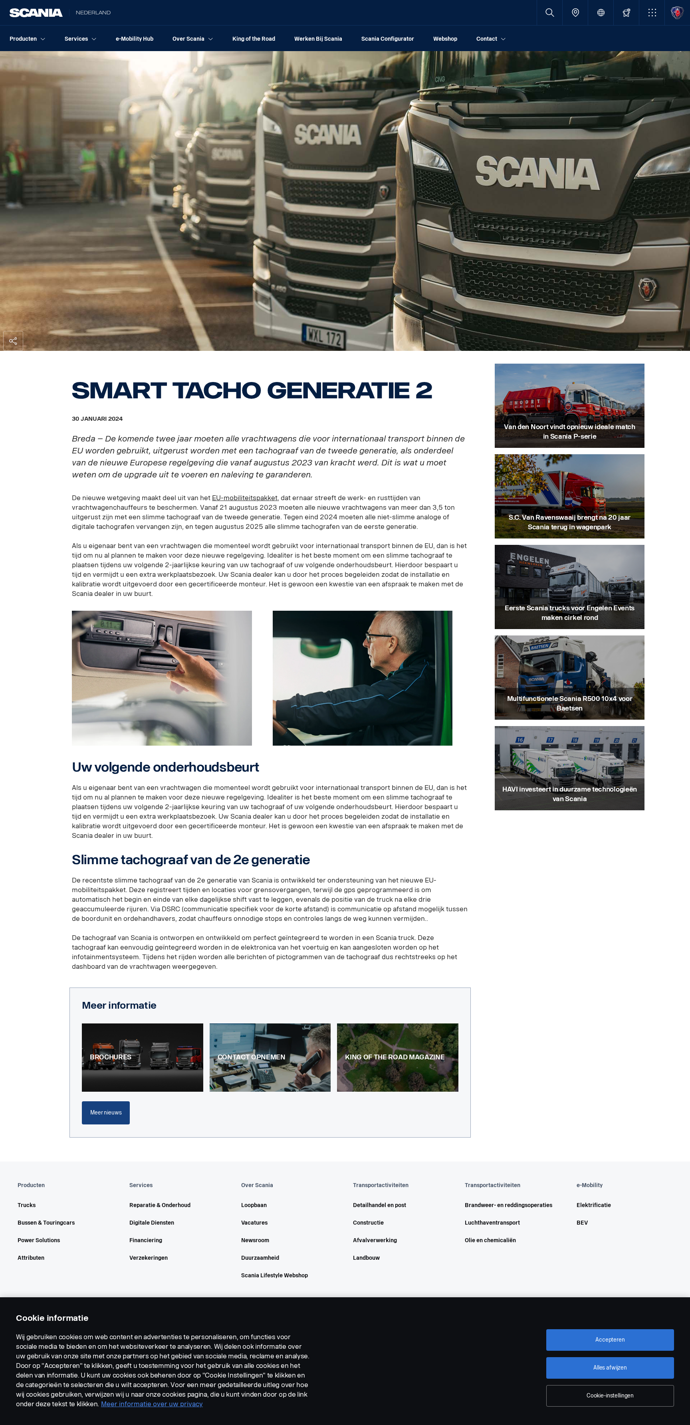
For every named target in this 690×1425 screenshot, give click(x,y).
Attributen (31, 1258)
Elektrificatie (594, 1205)
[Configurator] (626, 12)
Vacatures (254, 1222)
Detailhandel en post (379, 1205)
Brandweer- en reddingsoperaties (508, 1205)
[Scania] (36, 12)
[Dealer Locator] (575, 12)
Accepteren (610, 1339)
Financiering (145, 1240)
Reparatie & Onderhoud (159, 1205)
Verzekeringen (148, 1258)
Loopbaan (254, 1205)
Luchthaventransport (492, 1222)
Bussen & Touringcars (46, 1222)
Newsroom (255, 1240)
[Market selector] (600, 12)
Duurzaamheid (260, 1258)
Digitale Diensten (151, 1222)
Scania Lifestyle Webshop (274, 1275)
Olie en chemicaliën (490, 1240)
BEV (582, 1222)
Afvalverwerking (375, 1240)
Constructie (368, 1222)
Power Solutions (39, 1240)
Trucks (27, 1205)
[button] (651, 12)
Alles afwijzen (610, 1367)
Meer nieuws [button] (105, 1112)
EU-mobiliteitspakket (245, 498)
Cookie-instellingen (610, 1395)
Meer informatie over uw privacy (152, 1404)
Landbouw (366, 1258)
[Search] (549, 12)
